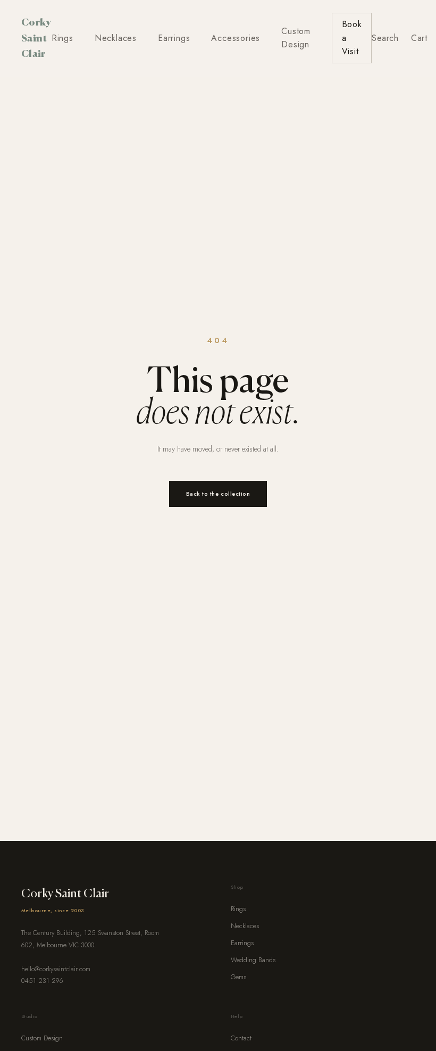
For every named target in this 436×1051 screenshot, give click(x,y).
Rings (62, 38)
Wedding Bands (253, 960)
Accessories (235, 38)
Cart (419, 38)
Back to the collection (218, 493)
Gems (238, 977)
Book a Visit (352, 37)
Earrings (174, 38)
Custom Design (296, 38)
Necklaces (116, 38)
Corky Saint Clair (36, 37)
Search (385, 38)
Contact (241, 1038)
